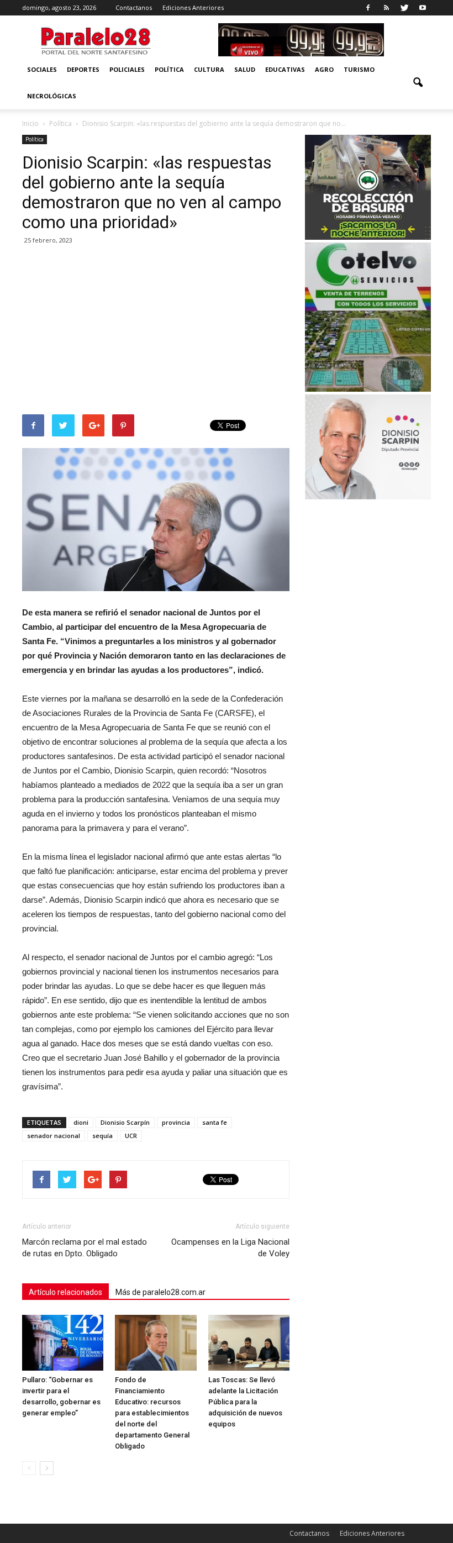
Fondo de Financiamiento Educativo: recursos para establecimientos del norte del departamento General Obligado (152, 1413)
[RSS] (386, 7)
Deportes (83, 69)
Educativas (285, 69)
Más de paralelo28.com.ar (160, 1292)
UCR (131, 1135)
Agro (324, 69)
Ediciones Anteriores (193, 7)
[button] (417, 83)
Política (169, 69)
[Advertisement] (155, 331)
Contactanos (133, 7)
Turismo (359, 69)
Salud (244, 69)
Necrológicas (51, 96)
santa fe (214, 1122)
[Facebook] (368, 7)
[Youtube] (422, 7)
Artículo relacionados (65, 1292)
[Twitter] (404, 7)
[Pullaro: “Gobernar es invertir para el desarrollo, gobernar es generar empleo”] (62, 1343)
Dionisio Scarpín (125, 1122)
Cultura (209, 69)
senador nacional (53, 1135)
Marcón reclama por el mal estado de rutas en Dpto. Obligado (84, 1247)
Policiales (127, 69)
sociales (42, 69)
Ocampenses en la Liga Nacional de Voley (230, 1247)
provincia (176, 1122)
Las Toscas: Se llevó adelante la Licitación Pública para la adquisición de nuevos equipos (245, 1402)
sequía (102, 1135)
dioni (80, 1122)
